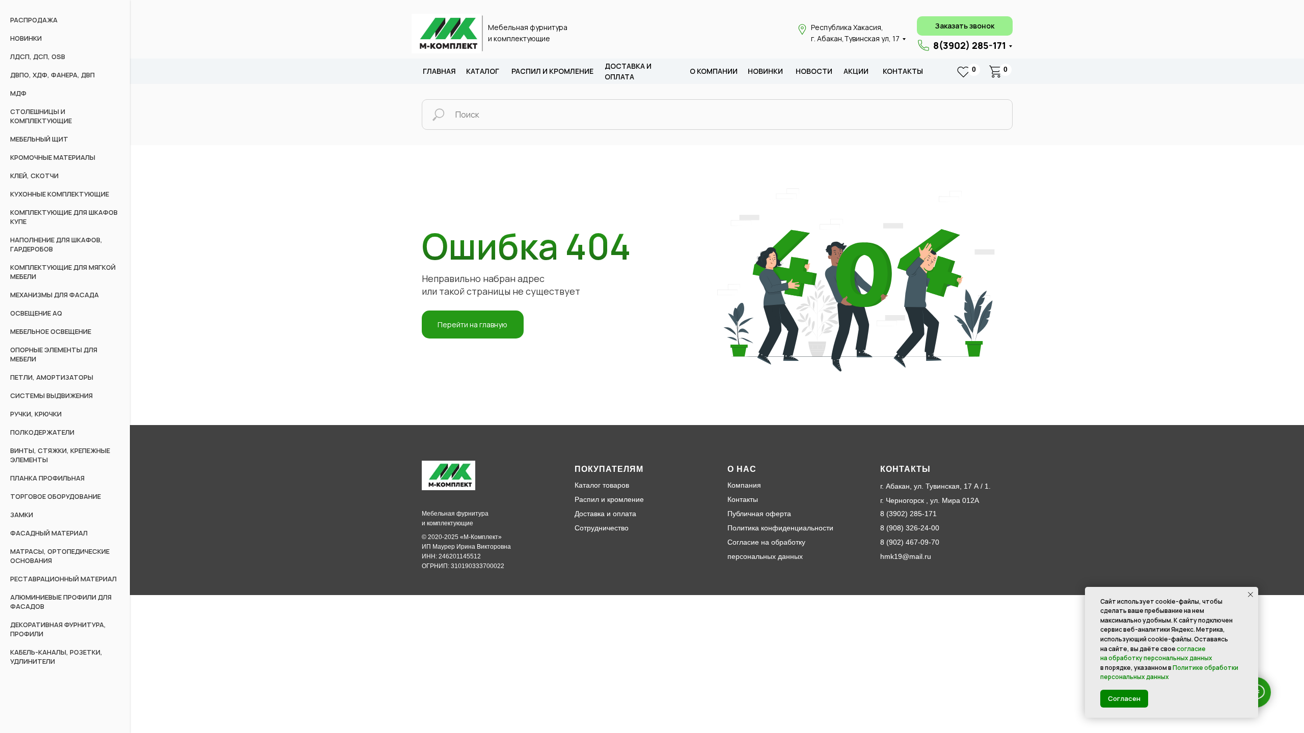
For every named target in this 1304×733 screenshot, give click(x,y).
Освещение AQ (36, 313)
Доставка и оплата (605, 514)
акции (856, 71)
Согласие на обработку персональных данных (766, 549)
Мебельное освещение (50, 331)
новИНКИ (765, 71)
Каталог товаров (602, 485)
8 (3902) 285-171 (908, 514)
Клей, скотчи (34, 175)
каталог (482, 71)
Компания (744, 485)
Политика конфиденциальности (780, 528)
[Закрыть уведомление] (1250, 594)
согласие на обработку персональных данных (1156, 653)
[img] (446, 33)
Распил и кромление (609, 499)
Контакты (903, 71)
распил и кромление (552, 71)
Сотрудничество (602, 528)
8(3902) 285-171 (969, 45)
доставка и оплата (628, 71)
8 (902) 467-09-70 (909, 542)
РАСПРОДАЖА (34, 19)
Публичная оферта (759, 514)
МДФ (18, 93)
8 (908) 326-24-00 (909, 528)
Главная (439, 71)
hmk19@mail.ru (905, 556)
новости (814, 71)
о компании (714, 71)
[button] (965, 26)
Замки (21, 514)
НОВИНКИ (26, 38)
